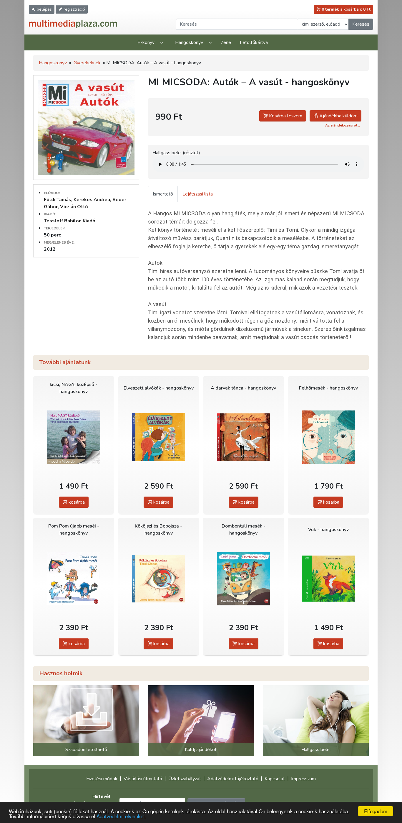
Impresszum (303, 779)
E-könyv (146, 42)
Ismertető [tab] (163, 194)
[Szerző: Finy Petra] (243, 437)
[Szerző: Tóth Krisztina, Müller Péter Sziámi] (74, 437)
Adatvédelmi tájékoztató (232, 779)
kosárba (76, 502)
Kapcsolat (275, 779)
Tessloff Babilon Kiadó (69, 221)
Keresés (360, 24)
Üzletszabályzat (184, 779)
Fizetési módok (101, 779)
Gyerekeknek (87, 63)
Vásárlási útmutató (143, 779)
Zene (226, 42)
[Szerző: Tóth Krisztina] (329, 437)
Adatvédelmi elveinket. (121, 816)
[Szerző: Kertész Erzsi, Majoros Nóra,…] (159, 437)
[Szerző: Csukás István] (74, 578)
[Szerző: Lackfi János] (243, 578)
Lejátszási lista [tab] (197, 194)
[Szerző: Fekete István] (329, 578)
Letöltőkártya (254, 42)
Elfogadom (375, 811)
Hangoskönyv (189, 42)
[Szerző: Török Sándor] (159, 578)
